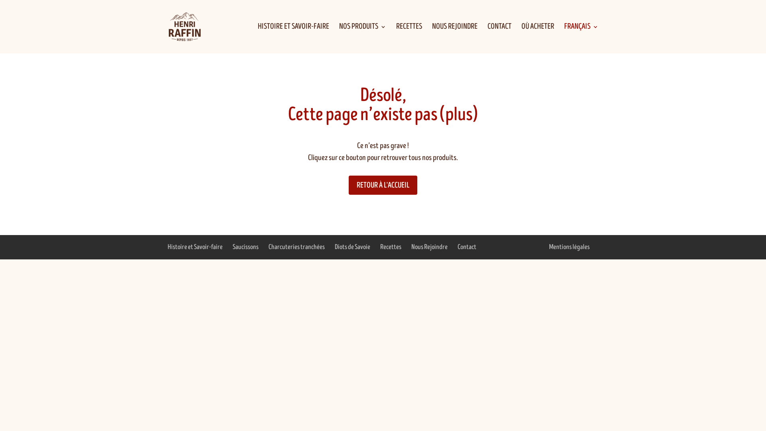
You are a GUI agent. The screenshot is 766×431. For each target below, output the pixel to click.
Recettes (409, 28)
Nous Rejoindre (455, 28)
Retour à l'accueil (383, 185)
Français (577, 28)
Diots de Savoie (352, 247)
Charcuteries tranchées (296, 247)
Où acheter (537, 28)
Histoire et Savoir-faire (293, 28)
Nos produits (358, 28)
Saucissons (246, 247)
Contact (499, 28)
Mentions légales (569, 247)
